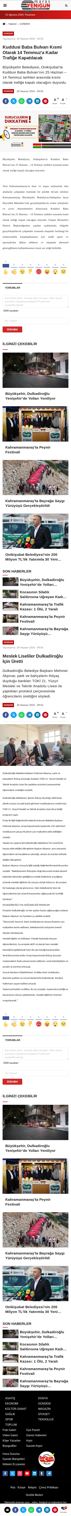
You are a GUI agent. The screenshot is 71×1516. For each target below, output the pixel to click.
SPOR (9, 1419)
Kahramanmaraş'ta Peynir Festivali (27, 449)
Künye (22, 1487)
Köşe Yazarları (12, 1440)
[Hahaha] (47, 266)
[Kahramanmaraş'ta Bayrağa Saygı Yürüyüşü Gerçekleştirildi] (35, 477)
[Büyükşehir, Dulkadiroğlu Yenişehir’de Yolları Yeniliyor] (35, 370)
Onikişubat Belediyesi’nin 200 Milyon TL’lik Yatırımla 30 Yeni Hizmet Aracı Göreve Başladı (31, 557)
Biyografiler (10, 1445)
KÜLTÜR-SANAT (16, 1408)
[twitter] (14, 101)
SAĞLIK (10, 1414)
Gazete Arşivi (34, 1445)
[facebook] (6, 101)
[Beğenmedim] (30, 266)
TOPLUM (11, 1424)
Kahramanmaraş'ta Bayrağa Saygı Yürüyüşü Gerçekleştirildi (35, 503)
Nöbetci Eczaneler (14, 1464)
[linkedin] (37, 101)
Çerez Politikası (48, 1487)
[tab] (12, 287)
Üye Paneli (33, 1430)
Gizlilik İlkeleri (34, 1494)
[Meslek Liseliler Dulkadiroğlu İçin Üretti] (35, 745)
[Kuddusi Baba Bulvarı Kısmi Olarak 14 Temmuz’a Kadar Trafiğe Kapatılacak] (35, 131)
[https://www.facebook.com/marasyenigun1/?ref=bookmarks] (5, 1473)
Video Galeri (10, 1435)
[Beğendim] (6, 266)
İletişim (32, 1487)
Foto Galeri (9, 1430)
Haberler (12, 24)
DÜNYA (43, 1398)
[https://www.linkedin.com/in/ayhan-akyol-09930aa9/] (34, 1473)
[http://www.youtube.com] (27, 1473)
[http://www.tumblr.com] (41, 1473)
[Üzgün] (63, 266)
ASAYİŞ (10, 1398)
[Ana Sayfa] (4, 24)
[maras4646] (49, 1473)
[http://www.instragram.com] (19, 1473)
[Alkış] (14, 266)
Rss (13, 1487)
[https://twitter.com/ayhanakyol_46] (12, 1473)
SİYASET (44, 1414)
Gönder (12, 329)
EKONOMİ (11, 1403)
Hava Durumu (11, 1453)
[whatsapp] (21, 101)
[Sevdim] (22, 266)
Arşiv (29, 1440)
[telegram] (29, 101)
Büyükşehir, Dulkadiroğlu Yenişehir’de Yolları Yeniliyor (30, 396)
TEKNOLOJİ (45, 1419)
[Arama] (66, 5)
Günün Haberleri (36, 1435)
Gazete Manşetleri (14, 1459)
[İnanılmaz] (55, 266)
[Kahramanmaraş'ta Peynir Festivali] (35, 424)
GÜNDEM (25, 24)
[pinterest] (45, 101)
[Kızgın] (39, 266)
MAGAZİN (44, 1408)
